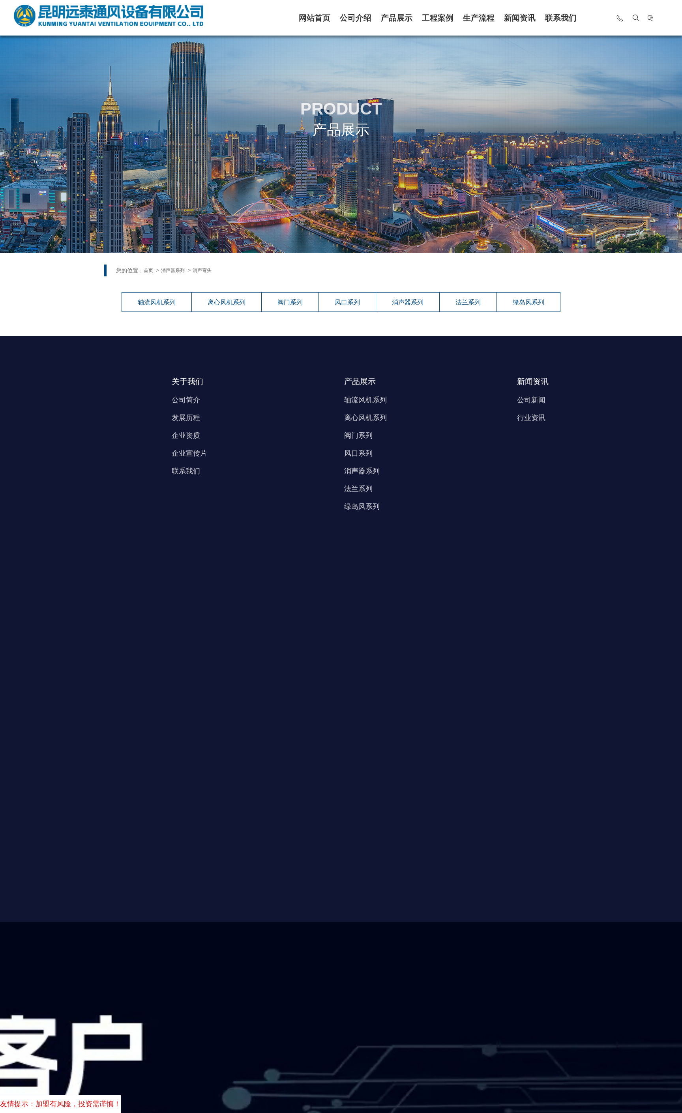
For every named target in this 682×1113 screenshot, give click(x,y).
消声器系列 (173, 270)
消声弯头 (202, 270)
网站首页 (314, 17)
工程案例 (437, 17)
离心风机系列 (226, 302)
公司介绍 (355, 17)
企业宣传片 (189, 453)
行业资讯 (531, 418)
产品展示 (396, 17)
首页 (148, 270)
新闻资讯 (520, 17)
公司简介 (186, 400)
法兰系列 (468, 302)
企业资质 (186, 435)
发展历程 (186, 418)
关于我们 (187, 381)
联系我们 (561, 17)
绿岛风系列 (528, 302)
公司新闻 (531, 400)
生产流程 (479, 17)
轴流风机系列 (157, 302)
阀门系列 (290, 302)
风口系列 (347, 302)
